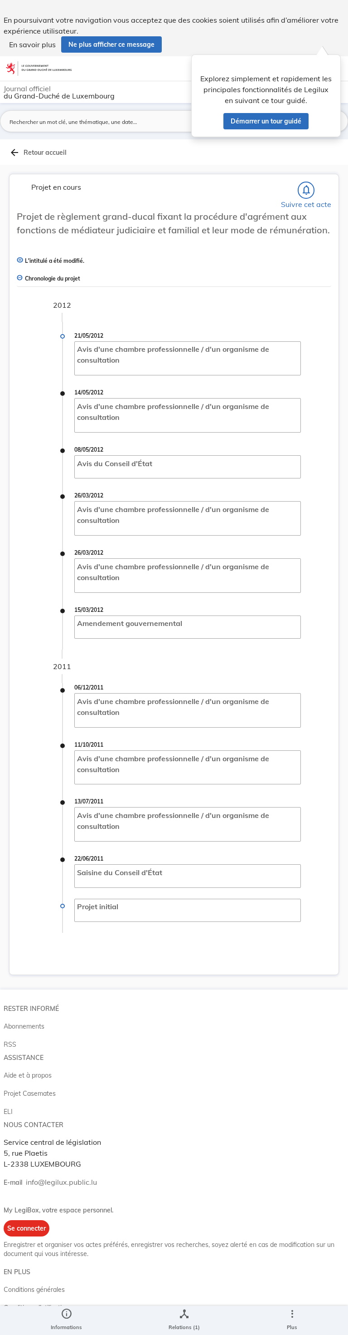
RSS (10, 1044)
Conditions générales (34, 1290)
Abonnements (24, 1026)
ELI (8, 1112)
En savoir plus (32, 44)
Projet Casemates (30, 1093)
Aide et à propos (28, 1075)
